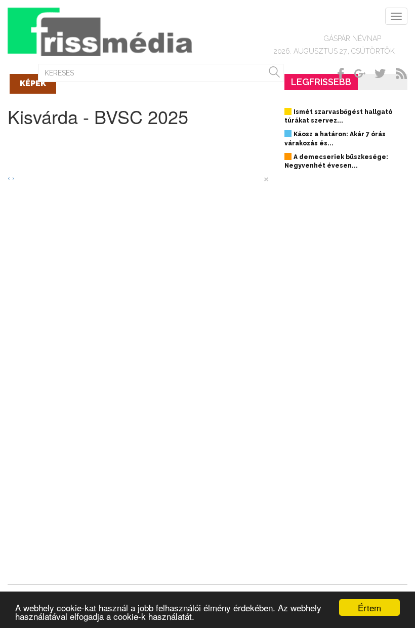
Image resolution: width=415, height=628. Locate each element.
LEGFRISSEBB (321, 81)
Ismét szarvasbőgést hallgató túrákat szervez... (338, 116)
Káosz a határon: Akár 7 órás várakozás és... (335, 138)
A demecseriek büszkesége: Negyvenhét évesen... (336, 161)
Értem (369, 607)
